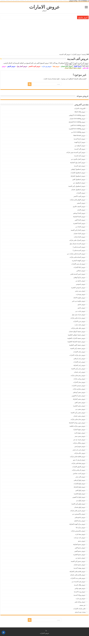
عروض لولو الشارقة (79, 487)
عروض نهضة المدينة (79, 568)
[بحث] (29, 84)
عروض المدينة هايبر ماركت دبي (76, 254)
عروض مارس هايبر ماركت (77, 510)
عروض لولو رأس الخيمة (78, 504)
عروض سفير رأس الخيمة (78, 412)
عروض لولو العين (80, 490)
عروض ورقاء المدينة (79, 595)
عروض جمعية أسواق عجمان (77, 331)
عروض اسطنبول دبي (79, 183)
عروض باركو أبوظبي (79, 277)
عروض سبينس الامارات (78, 385)
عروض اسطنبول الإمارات (78, 172)
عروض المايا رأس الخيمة (78, 230)
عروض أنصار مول (22, 66)
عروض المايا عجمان (79, 233)
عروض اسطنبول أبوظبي (78, 169)
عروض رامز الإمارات (79, 362)
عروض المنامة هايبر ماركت (77, 257)
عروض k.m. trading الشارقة (77, 122)
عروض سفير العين (80, 402)
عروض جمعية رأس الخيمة (77, 348)
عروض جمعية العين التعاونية (77, 345)
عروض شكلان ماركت (79, 443)
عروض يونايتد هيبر (80, 602)
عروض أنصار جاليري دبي (78, 159)
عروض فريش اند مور (79, 460)
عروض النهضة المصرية (78, 260)
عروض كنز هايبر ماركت (78, 470)
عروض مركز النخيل (79, 521)
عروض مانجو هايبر (80, 517)
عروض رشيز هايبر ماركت (78, 375)
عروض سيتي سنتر (80, 436)
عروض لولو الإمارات (79, 483)
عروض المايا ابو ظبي (79, 213)
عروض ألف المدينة (79, 149)
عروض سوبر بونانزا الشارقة (77, 423)
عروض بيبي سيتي (80, 291)
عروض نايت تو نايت (79, 537)
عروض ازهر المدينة (79, 166)
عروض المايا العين (80, 220)
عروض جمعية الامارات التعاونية (76, 338)
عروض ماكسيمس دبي (78, 514)
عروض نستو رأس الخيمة (78, 561)
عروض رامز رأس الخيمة (78, 368)
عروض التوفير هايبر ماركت (77, 199)
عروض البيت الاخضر (34, 66)
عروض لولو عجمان (79, 507)
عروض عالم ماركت (79, 453)
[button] (44, 65)
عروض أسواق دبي (80, 145)
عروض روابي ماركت (79, 379)
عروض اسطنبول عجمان (78, 189)
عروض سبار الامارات (79, 382)
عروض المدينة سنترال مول (77, 243)
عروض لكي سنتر (80, 477)
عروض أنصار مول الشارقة (77, 162)
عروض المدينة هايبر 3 (79, 250)
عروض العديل (81, 210)
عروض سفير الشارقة (79, 399)
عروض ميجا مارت (80, 534)
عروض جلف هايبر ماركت (78, 328)
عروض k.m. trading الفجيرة (77, 129)
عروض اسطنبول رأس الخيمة (76, 186)
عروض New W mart (79, 135)
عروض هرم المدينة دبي (78, 581)
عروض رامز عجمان (79, 372)
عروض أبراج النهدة (79, 142)
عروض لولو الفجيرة (79, 493)
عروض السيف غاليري (79, 206)
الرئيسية (84, 54)
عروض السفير (81, 203)
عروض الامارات (44, 6)
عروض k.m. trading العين (77, 125)
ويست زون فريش (80, 612)
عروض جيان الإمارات (79, 352)
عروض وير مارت (46, 66)
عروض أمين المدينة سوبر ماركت (75, 152)
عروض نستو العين (80, 548)
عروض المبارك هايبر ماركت (77, 240)
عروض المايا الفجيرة (79, 223)
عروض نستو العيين (79, 551)
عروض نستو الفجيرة (79, 554)
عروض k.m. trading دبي (78, 132)
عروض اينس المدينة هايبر (77, 274)
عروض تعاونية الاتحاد (79, 297)
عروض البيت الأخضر (79, 196)
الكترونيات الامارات (79, 108)
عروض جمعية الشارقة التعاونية (76, 341)
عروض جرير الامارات (79, 321)
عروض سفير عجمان (79, 416)
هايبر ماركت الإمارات (79, 608)
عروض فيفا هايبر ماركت (78, 463)
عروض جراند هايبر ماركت (77, 318)
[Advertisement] (44, 36)
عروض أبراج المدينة (79, 139)
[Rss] (46, 630)
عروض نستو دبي (80, 558)
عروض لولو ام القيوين (78, 497)
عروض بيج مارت (80, 294)
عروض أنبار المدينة (79, 156)
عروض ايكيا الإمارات (79, 267)
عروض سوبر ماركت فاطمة (77, 426)
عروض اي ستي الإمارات (78, 264)
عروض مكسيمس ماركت (78, 531)
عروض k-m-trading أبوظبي (77, 115)
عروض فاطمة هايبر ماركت (77, 456)
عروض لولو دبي (80, 500)
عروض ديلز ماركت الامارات (77, 355)
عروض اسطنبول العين (78, 179)
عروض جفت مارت (80, 325)
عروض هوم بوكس (80, 588)
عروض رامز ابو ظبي (79, 358)
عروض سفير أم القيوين (78, 395)
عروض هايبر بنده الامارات (77, 578)
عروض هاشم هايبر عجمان (77, 575)
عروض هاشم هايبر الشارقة (77, 571)
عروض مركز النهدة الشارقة (77, 524)
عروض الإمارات (76, 54)
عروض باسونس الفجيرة (78, 287)
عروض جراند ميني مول (78, 314)
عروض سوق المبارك (79, 429)
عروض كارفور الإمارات (78, 466)
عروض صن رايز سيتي (79, 450)
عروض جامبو (81, 304)
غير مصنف (82, 605)
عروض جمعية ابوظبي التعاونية (76, 335)
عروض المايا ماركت (79, 237)
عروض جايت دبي (80, 311)
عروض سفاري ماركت (79, 389)
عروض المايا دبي (80, 227)
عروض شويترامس (79, 446)
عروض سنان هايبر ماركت (78, 419)
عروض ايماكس (80, 270)
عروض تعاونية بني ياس (78, 301)
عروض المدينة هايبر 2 (79, 247)
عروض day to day (80, 112)
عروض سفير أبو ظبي (79, 392)
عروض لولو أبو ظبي (79, 480)
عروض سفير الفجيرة (79, 406)
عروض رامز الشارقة (79, 365)
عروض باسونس (80, 284)
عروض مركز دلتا (80, 527)
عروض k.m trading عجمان (77, 118)
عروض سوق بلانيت (79, 433)
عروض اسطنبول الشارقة (78, 176)
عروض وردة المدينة (79, 592)
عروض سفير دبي (80, 409)
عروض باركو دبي (80, 281)
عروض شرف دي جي (79, 439)
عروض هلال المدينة (79, 585)
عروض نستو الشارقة (79, 544)
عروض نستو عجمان (79, 564)
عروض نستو (81, 541)
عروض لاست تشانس (79, 473)
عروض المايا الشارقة (79, 216)
